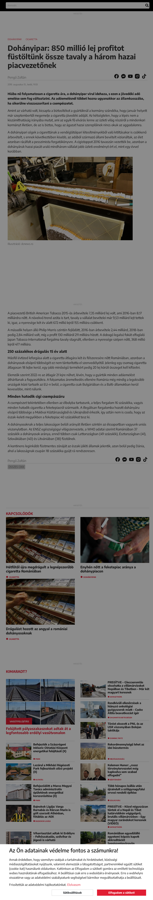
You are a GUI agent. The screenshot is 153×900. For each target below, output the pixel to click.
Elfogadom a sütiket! (121, 892)
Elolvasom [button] (74, 885)
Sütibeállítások (72, 892)
